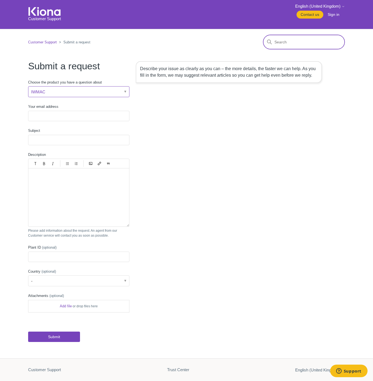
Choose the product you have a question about (65, 82)
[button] (35, 163)
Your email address (43, 107)
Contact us (310, 14)
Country (42, 271)
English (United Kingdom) (318, 6)
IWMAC (38, 92)
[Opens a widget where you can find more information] (349, 371)
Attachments (46, 296)
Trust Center (178, 369)
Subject (34, 131)
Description (37, 155)
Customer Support (42, 42)
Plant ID (42, 247)
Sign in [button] (333, 14)
